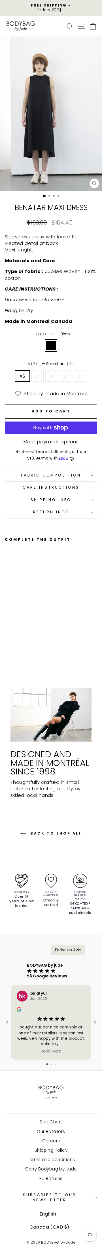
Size (47, 364)
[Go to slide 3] (55, 1064)
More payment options (51, 442)
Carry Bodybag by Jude (51, 1169)
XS (23, 376)
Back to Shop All (54, 833)
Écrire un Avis (68, 950)
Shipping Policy (51, 1150)
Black (51, 345)
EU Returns (50, 1179)
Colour (51, 334)
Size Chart (51, 1122)
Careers (51, 1141)
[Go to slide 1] (47, 1064)
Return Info (51, 512)
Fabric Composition (51, 475)
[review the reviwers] (19, 1010)
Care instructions (51, 487)
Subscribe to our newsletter (49, 1197)
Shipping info (51, 500)
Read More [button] (51, 1051)
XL (80, 376)
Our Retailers (51, 1131)
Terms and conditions (51, 1160)
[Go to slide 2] (51, 1064)
